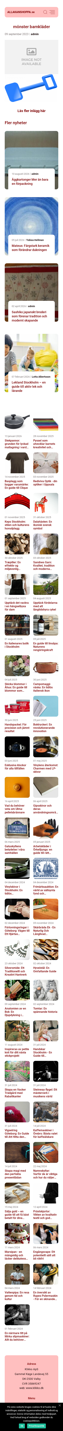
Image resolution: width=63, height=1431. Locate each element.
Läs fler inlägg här (32, 111)
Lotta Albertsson (41, 376)
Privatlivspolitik (36, 1426)
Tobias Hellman (35, 240)
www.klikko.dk (35, 1388)
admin (35, 34)
